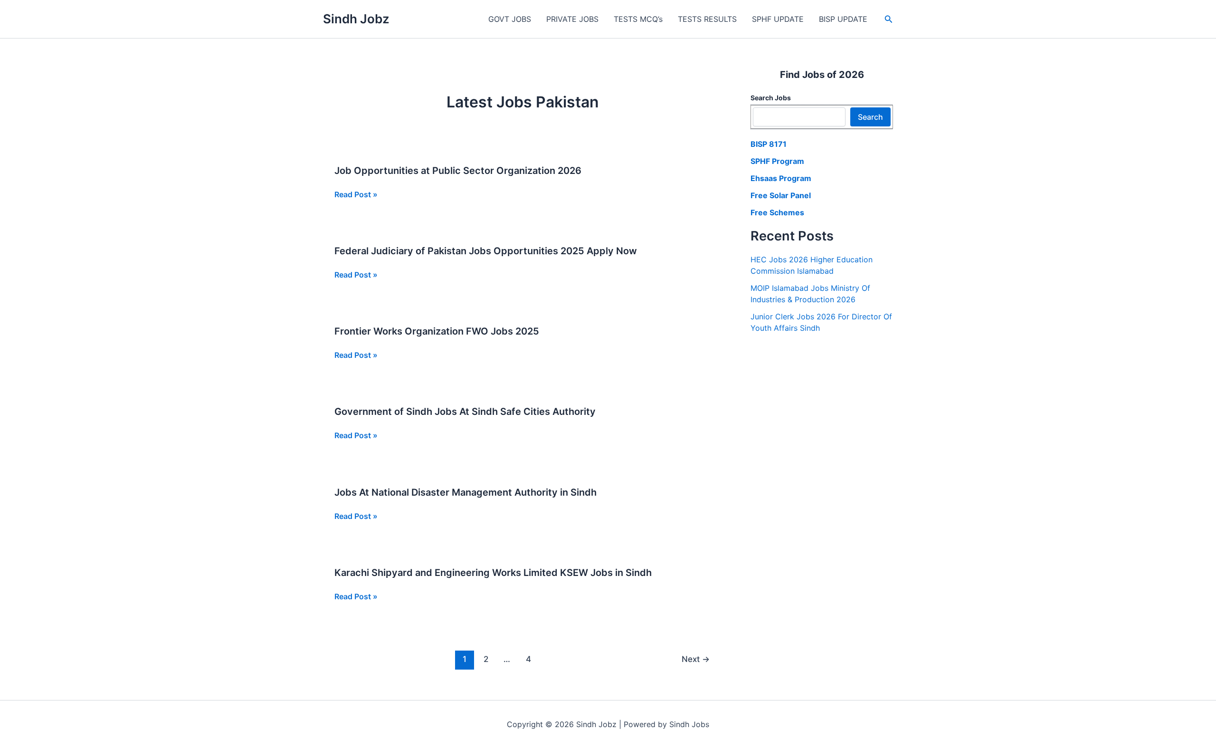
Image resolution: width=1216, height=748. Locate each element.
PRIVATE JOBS (572, 19)
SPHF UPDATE (778, 19)
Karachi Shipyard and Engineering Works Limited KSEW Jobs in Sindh (493, 572)
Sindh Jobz (356, 18)
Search (870, 117)
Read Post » (356, 195)
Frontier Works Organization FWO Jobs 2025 (436, 331)
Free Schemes (777, 212)
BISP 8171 (768, 144)
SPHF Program (777, 161)
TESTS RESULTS (707, 19)
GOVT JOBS (509, 19)
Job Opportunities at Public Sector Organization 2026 (457, 170)
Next (696, 659)
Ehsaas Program (780, 178)
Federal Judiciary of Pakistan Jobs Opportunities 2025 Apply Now (485, 251)
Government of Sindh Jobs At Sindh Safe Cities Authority (465, 411)
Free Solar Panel (780, 195)
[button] (888, 19)
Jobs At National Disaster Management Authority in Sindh (465, 492)
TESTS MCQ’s (638, 19)
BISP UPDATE (843, 19)
